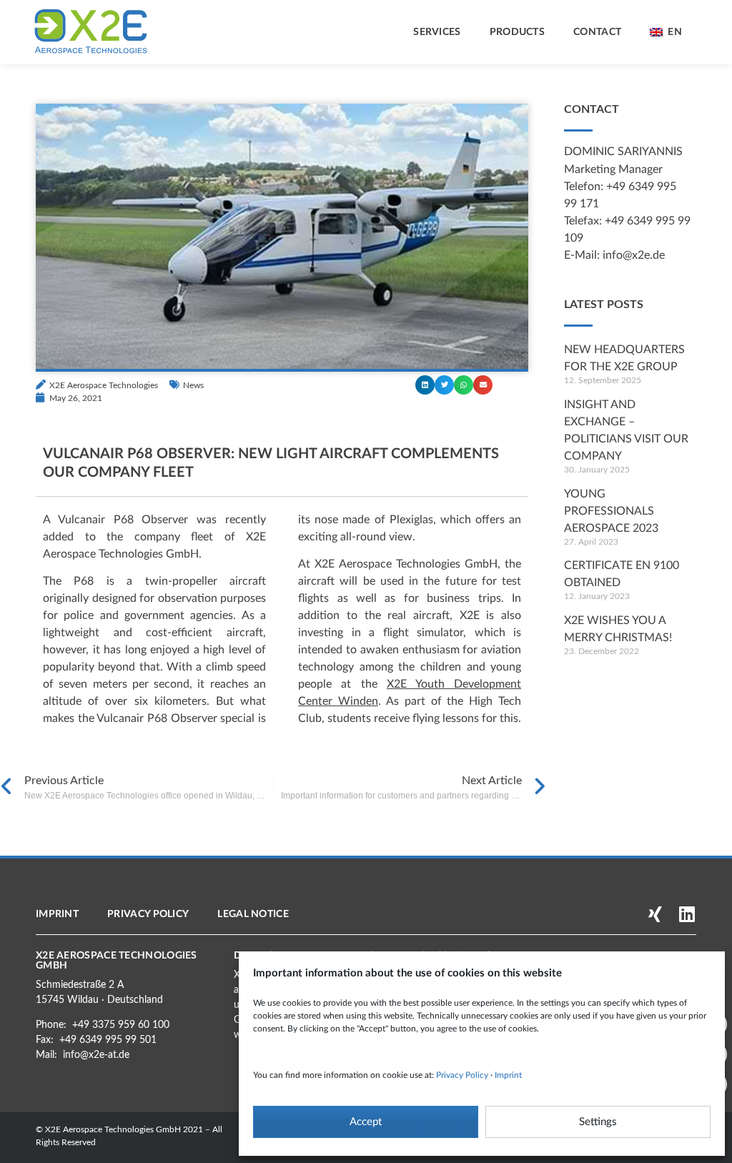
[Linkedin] (687, 914)
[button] (425, 385)
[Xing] (655, 914)
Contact (597, 32)
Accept (366, 1122)
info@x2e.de (634, 255)
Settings (598, 1122)
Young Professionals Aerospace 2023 (611, 511)
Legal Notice (253, 914)
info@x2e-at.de (96, 1055)
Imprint (508, 1075)
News (193, 385)
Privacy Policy (462, 1075)
